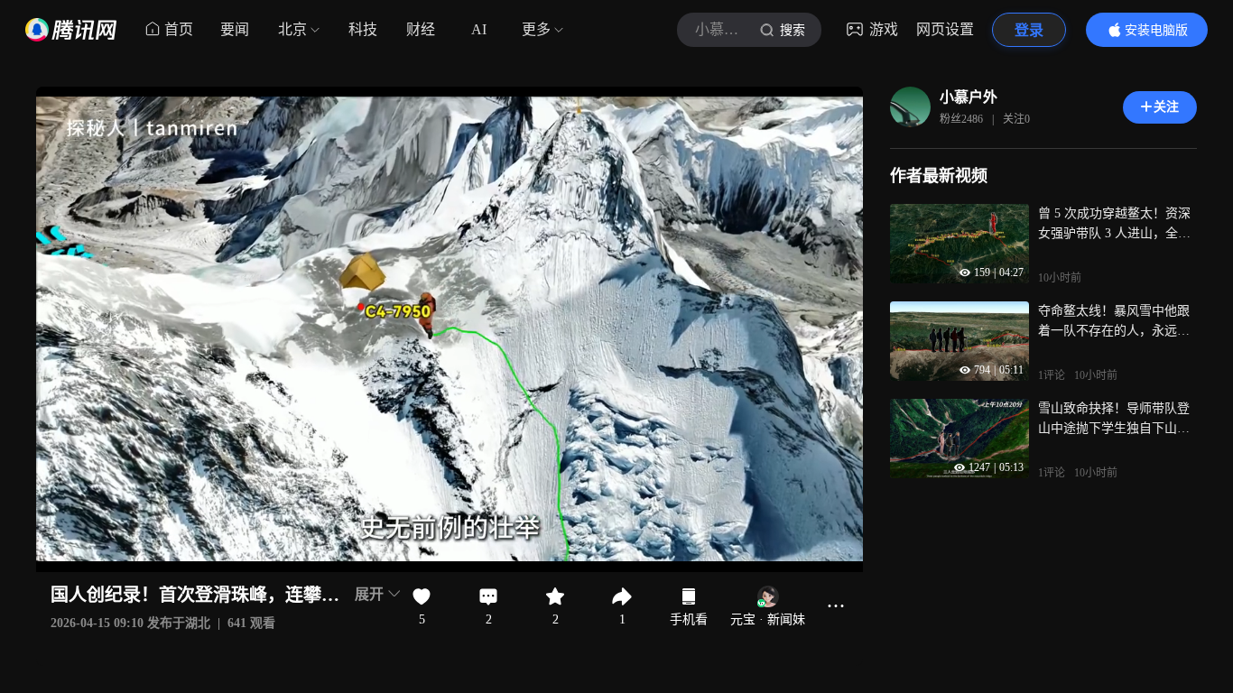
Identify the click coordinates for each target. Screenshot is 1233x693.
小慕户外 (968, 97)
